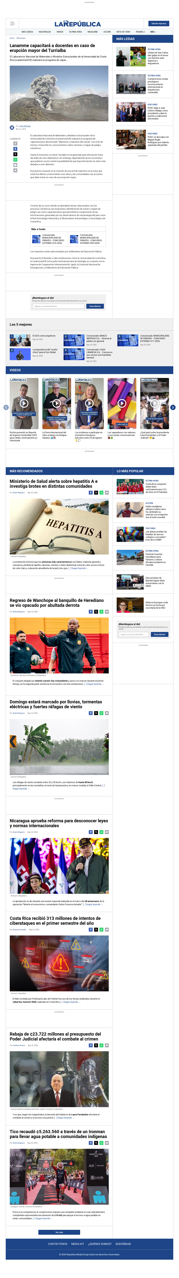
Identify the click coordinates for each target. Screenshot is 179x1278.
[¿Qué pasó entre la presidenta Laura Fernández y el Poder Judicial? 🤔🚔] (154, 403)
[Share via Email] (15, 165)
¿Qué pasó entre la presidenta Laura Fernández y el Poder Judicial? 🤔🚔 (154, 435)
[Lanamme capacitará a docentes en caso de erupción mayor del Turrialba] (59, 93)
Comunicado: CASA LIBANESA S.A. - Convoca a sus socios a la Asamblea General (99, 353)
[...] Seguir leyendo (77, 568)
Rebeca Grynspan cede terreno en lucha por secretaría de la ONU (157, 605)
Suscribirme (95, 306)
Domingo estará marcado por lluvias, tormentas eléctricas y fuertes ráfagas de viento (56, 704)
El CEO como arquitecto (44, 335)
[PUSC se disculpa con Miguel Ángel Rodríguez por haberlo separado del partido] (131, 139)
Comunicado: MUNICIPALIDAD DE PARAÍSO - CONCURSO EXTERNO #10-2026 (53, 239)
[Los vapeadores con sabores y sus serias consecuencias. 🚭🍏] (122, 403)
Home (12, 38)
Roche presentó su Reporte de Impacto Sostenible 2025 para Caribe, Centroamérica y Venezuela (23, 436)
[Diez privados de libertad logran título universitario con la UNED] (130, 582)
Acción (149, 503)
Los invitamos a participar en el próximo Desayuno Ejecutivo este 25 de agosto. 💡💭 (89, 436)
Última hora (20, 38)
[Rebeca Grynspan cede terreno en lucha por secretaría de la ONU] (130, 605)
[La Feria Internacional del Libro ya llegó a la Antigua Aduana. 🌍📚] (56, 403)
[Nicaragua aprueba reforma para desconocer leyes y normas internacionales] (59, 866)
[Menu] (13, 23)
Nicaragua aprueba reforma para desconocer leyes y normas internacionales (59, 823)
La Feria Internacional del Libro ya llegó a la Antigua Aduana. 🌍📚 (54, 435)
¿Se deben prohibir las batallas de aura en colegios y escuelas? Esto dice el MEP (156, 535)
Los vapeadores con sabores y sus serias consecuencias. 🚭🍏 (122, 435)
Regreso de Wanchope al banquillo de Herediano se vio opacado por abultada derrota (57, 603)
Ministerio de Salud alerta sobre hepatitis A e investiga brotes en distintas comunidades (54, 484)
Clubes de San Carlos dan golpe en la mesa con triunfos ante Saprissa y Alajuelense (158, 58)
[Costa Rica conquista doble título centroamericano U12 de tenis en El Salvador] (130, 486)
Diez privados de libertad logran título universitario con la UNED (155, 582)
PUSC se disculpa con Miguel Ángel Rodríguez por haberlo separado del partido (158, 141)
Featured (152, 104)
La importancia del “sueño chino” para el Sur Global (45, 351)
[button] (158, 23)
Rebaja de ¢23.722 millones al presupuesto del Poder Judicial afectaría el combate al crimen (55, 1036)
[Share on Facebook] (15, 149)
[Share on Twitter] (15, 154)
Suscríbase (123, 1243)
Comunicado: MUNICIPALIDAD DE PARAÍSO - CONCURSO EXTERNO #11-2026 (154, 338)
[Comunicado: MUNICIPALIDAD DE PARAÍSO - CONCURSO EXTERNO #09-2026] (74, 239)
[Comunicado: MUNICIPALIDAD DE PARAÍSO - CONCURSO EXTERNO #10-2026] (36, 239)
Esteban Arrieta (19, 1045)
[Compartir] (15, 170)
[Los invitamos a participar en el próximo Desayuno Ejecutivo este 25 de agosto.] (89, 403)
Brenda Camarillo (19, 930)
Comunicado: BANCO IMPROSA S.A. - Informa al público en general (98, 338)
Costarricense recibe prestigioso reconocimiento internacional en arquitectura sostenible (158, 86)
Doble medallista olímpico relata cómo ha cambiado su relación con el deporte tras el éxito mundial (157, 512)
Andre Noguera (19, 493)
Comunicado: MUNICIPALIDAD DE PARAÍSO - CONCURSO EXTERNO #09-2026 (91, 239)
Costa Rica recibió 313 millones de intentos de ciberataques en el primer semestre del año (55, 921)
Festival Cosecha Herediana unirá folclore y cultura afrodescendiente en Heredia (156, 559)
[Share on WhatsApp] (15, 160)
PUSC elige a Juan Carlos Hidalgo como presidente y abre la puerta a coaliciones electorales (158, 113)
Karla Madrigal (25, 126)
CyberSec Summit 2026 (24, 1002)
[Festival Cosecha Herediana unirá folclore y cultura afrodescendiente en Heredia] (130, 557)
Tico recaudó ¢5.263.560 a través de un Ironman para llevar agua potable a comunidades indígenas (58, 1134)
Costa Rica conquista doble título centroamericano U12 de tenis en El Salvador (156, 488)
